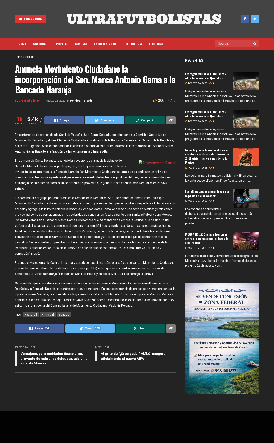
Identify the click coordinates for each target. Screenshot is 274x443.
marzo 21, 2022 (55, 100)
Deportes (59, 43)
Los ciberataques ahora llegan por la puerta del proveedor (207, 193)
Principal (48, 314)
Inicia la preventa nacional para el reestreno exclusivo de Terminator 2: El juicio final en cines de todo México (207, 156)
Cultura (39, 43)
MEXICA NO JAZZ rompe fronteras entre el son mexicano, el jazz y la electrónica (206, 238)
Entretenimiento (106, 43)
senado (64, 314)
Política (29, 56)
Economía (80, 43)
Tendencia (156, 43)
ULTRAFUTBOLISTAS (143, 18)
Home (18, 56)
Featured (31, 314)
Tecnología (133, 43)
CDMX (22, 43)
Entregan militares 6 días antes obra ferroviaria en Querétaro (205, 75)
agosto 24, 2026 (197, 83)
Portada (87, 100)
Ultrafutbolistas (29, 100)
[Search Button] (255, 43)
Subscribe (32, 19)
